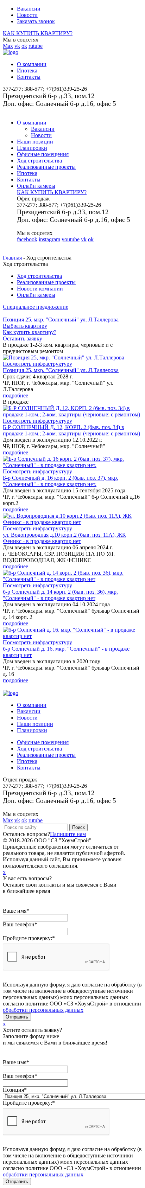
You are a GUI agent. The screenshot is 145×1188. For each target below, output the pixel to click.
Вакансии (28, 9)
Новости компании (40, 289)
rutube (36, 46)
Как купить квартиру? (29, 332)
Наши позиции (35, 142)
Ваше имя (16, 911)
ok (24, 46)
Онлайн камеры (36, 186)
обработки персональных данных (43, 1010)
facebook (27, 239)
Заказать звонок (36, 21)
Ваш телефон (20, 924)
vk (17, 46)
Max (8, 46)
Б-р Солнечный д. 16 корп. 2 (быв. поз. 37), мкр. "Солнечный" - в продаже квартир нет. (60, 481)
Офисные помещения (43, 154)
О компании (31, 64)
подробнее (15, 395)
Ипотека (27, 71)
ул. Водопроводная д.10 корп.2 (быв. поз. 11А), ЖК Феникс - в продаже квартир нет (64, 538)
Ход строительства (39, 161)
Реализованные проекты (46, 167)
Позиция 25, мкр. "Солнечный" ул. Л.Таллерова (61, 370)
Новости (27, 15)
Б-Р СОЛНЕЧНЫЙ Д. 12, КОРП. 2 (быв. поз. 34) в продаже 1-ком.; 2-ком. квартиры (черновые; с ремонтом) (71, 430)
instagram (49, 239)
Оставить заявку (22, 338)
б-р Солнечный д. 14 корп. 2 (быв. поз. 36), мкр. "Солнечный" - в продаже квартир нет (60, 595)
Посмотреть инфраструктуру (37, 364)
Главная (12, 258)
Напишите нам (68, 834)
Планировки (32, 148)
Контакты (28, 77)
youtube (71, 239)
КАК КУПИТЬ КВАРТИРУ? (37, 33)
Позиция (15, 1090)
